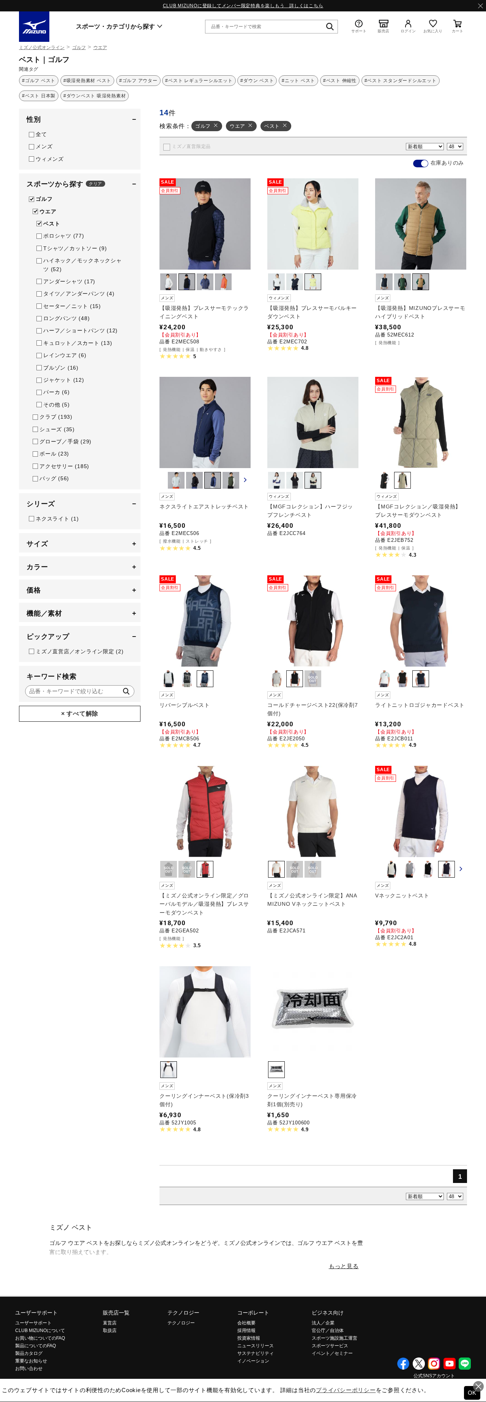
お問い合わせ (29, 1368)
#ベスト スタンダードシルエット (400, 80)
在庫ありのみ (447, 163)
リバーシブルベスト (184, 705)
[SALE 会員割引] (205, 263)
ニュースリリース (255, 1345)
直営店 (110, 1323)
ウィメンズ (50, 159)
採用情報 (246, 1330)
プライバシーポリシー (346, 1390)
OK (472, 1392)
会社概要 (246, 1323)
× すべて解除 (79, 713)
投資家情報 (248, 1338)
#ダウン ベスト (257, 80)
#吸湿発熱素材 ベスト (87, 80)
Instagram (434, 1364)
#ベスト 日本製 (38, 95)
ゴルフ (79, 47)
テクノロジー (183, 1313)
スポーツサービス (330, 1345)
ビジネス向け (328, 1313)
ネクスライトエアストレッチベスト (204, 506)
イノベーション (253, 1361)
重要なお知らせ (31, 1361)
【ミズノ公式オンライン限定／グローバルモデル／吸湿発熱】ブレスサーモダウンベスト (204, 904)
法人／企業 (323, 1323)
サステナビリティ (255, 1353)
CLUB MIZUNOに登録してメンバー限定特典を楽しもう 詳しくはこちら (243, 5)
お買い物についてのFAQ (40, 1338)
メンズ (44, 146)
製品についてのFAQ (35, 1345)
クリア (95, 183)
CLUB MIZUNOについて (40, 1330)
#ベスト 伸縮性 (340, 80)
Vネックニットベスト (402, 895)
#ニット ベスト (298, 80)
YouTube (449, 1364)
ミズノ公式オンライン (42, 47)
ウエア (100, 47)
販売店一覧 (116, 1313)
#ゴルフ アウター (138, 80)
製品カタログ (29, 1353)
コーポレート (253, 1313)
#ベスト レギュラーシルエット (198, 80)
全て (41, 134)
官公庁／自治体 (328, 1330)
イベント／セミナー (332, 1353)
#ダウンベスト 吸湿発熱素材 (94, 95)
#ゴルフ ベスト (38, 80)
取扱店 (110, 1330)
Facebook (403, 1364)
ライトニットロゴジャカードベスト (420, 705)
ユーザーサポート (36, 1313)
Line (465, 1364)
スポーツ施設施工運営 (334, 1338)
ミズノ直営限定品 (191, 146)
